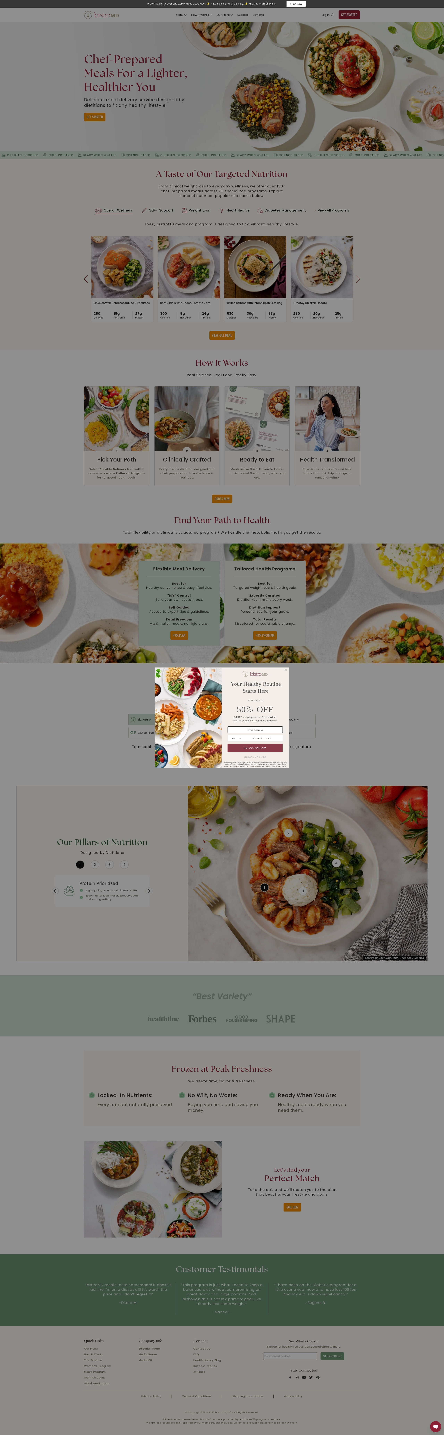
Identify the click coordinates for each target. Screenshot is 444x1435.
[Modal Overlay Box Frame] (222, 4)
